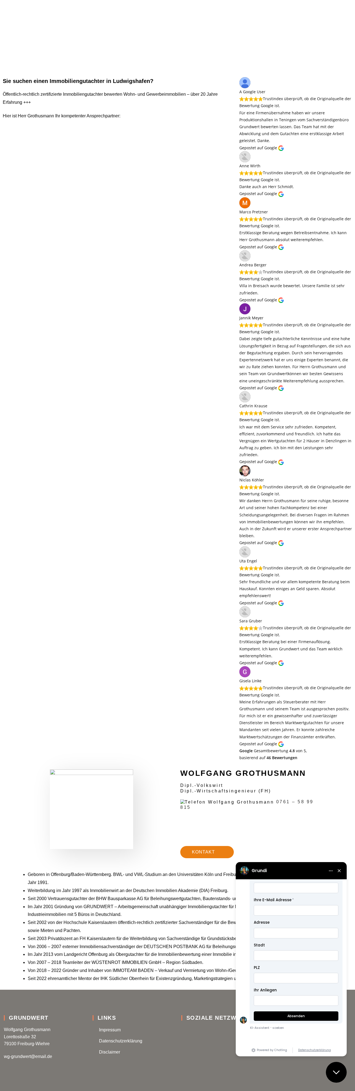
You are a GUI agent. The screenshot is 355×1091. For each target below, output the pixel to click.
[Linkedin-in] (199, 1030)
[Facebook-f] (185, 1030)
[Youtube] (214, 1030)
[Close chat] (336, 1072)
